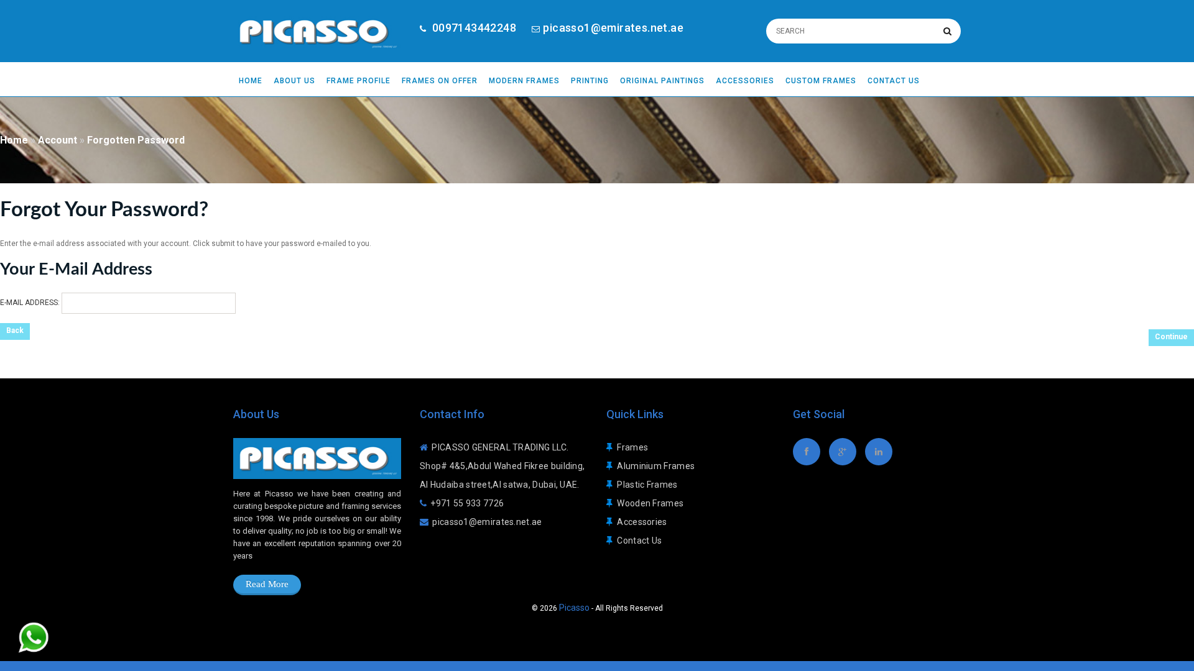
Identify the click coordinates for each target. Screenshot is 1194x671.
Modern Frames (524, 80)
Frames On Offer (440, 80)
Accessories (745, 80)
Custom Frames (820, 80)
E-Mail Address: (30, 302)
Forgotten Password (136, 140)
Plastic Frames (647, 485)
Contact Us (894, 80)
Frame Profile (358, 80)
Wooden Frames (650, 503)
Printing (590, 80)
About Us (294, 80)
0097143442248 (472, 27)
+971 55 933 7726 (467, 503)
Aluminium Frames (656, 466)
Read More (267, 584)
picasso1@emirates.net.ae (613, 27)
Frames (632, 447)
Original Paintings (662, 80)
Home (250, 80)
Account (57, 140)
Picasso (574, 608)
